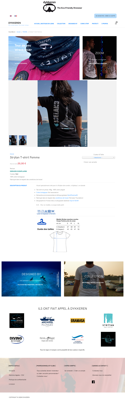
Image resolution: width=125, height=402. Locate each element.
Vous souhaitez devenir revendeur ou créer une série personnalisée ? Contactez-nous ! (48, 373)
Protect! (95, 23)
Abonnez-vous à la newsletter (102, 375)
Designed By (72, 23)
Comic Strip (84, 23)
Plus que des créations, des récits (30, 285)
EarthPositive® (72, 195)
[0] (116, 23)
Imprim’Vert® (74, 201)
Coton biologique (41, 192)
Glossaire (12, 371)
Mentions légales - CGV (16, 375)
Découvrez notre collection (93, 282)
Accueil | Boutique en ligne (44, 23)
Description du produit (18, 185)
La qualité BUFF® (21, 63)
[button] (41, 76)
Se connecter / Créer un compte (105, 16)
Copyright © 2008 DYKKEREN (19, 397)
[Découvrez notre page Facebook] (93, 382)
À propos (105, 23)
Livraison (12, 384)
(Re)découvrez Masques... (98, 63)
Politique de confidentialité (17, 380)
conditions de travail (62, 198)
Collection (61, 23)
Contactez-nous (97, 371)
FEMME (12, 154)
